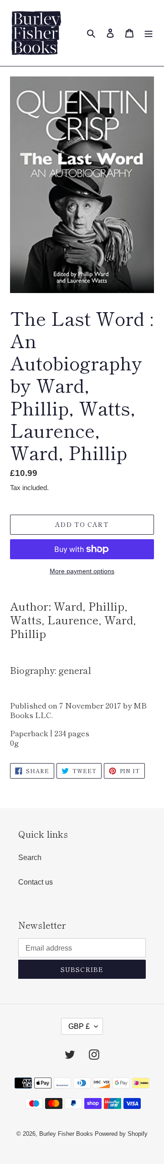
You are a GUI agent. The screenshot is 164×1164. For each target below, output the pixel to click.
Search (29, 857)
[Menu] (148, 33)
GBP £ (79, 1026)
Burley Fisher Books (67, 1133)
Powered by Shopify (121, 1133)
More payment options (82, 571)
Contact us (35, 882)
